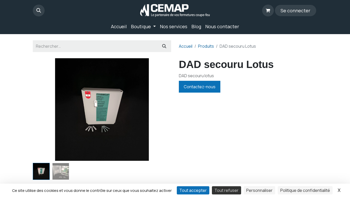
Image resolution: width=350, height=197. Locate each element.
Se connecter (295, 10)
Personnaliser (259, 190)
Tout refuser (226, 190)
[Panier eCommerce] (268, 10)
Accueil (185, 46)
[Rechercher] (164, 46)
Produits (206, 46)
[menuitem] (119, 26)
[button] (39, 10)
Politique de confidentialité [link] (305, 190)
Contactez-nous (199, 87)
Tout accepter (193, 190)
